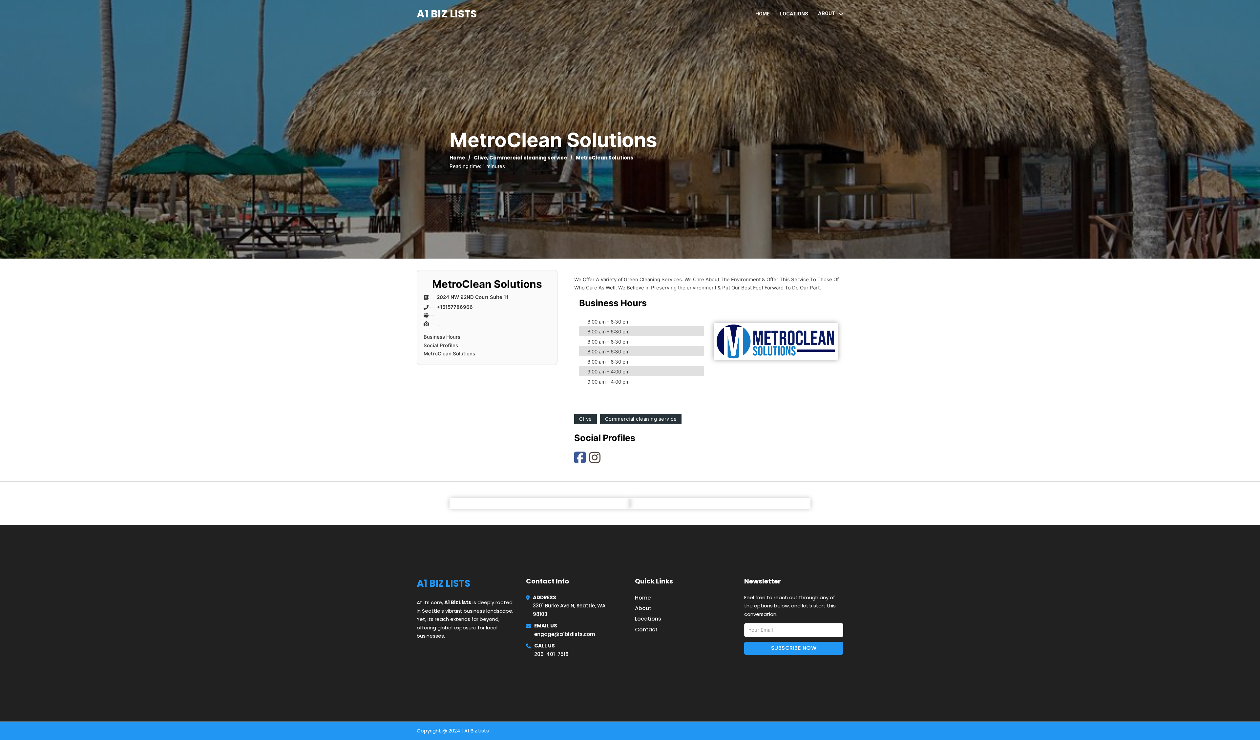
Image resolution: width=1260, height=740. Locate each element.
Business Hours (442, 337)
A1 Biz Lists (447, 13)
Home (762, 14)
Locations (794, 14)
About (643, 608)
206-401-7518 (551, 654)
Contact (646, 629)
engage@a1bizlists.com (564, 634)
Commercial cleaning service (528, 157)
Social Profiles (441, 345)
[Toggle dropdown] (840, 13)
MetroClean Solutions (449, 353)
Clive (480, 157)
